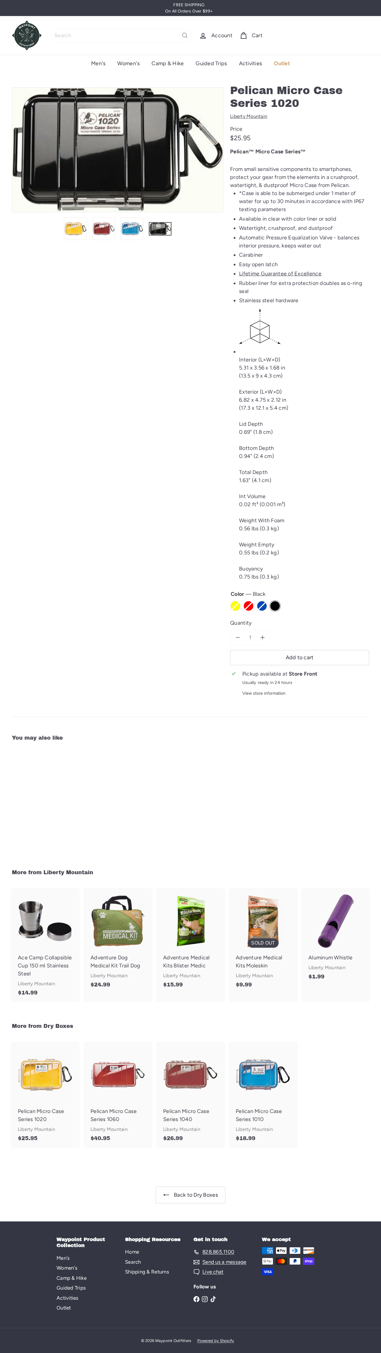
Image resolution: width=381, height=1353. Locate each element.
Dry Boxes (58, 1026)
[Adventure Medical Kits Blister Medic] (190, 941)
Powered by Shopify (215, 1340)
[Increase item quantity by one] (262, 637)
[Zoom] (117, 150)
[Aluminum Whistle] (335, 937)
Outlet (282, 63)
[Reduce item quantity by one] (237, 637)
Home (132, 1252)
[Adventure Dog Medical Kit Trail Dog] (118, 941)
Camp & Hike (168, 63)
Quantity (241, 623)
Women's (128, 63)
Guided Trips (211, 63)
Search (133, 1262)
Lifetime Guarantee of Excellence (280, 273)
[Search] (185, 35)
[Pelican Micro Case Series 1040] (190, 1095)
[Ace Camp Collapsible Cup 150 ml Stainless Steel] (45, 945)
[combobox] (121, 35)
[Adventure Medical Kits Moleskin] (263, 941)
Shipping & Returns (147, 1272)
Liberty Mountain (68, 872)
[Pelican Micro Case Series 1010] (263, 1095)
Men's (98, 63)
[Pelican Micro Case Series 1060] (118, 1095)
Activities (250, 63)
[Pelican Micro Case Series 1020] (39, 801)
